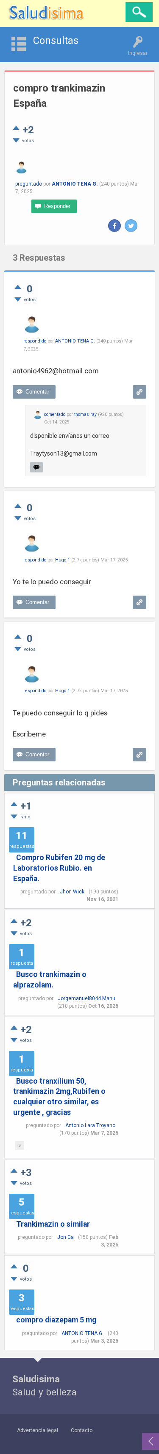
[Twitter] (131, 225)
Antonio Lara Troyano (90, 1125)
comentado (54, 414)
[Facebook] (114, 225)
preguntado (28, 184)
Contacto (81, 1430)
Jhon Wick (72, 892)
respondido (34, 341)
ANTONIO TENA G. (82, 1333)
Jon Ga (65, 1237)
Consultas (55, 40)
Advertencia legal (37, 1430)
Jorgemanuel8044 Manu (86, 998)
